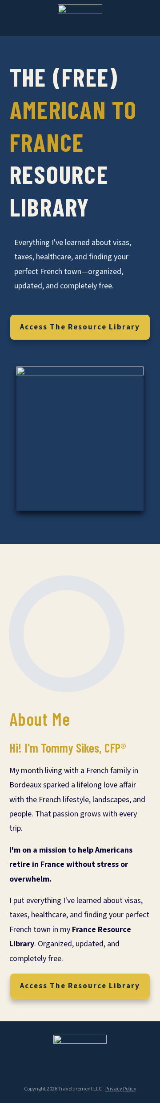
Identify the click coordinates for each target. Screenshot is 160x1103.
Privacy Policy (120, 1089)
